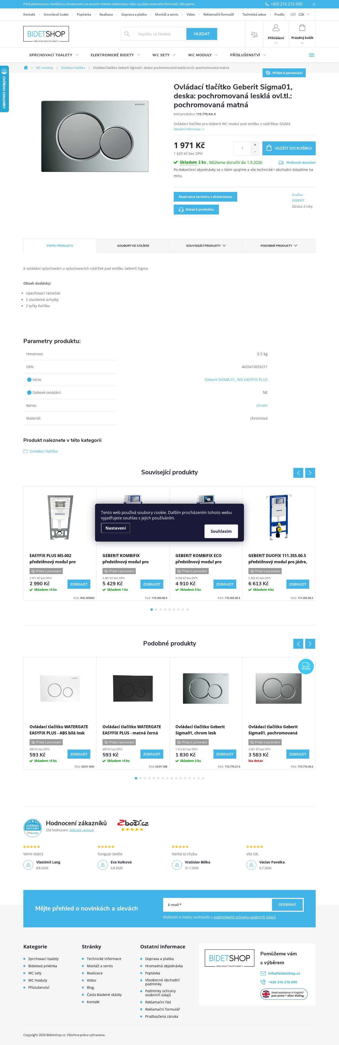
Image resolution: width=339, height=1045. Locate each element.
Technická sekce (254, 14)
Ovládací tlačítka (44, 451)
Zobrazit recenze (81, 830)
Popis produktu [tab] (60, 246)
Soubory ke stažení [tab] (133, 246)
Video (191, 14)
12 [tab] (185, 778)
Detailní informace (187, 129)
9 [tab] (187, 609)
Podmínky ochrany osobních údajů (160, 993)
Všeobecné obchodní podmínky (162, 982)
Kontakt (29, 14)
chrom (262, 405)
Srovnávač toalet (56, 14)
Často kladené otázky (104, 995)
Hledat (202, 34)
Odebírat (287, 904)
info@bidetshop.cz (284, 973)
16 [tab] (203, 778)
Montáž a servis (166, 14)
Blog (90, 988)
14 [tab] (194, 778)
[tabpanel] (60, 543)
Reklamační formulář (218, 14)
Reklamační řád (158, 1002)
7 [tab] (178, 609)
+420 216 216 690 (286, 4)
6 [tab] (174, 609)
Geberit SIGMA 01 (220, 379)
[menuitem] (54, 55)
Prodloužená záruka (161, 1016)
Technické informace (104, 959)
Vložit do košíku (293, 148)
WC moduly (37, 980)
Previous (298, 473)
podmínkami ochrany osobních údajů (245, 917)
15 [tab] (198, 778)
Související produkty (203, 246)
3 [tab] (160, 609)
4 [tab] (165, 609)
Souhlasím (221, 531)
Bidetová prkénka (42, 966)
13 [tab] (189, 778)
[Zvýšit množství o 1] (255, 145)
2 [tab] (156, 609)
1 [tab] (151, 609)
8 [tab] (183, 609)
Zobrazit (79, 584)
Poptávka (84, 14)
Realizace (106, 14)
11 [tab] (180, 778)
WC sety (34, 973)
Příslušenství (38, 988)
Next (310, 473)
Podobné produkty (276, 246)
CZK (301, 14)
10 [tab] (176, 778)
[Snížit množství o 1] (255, 151)
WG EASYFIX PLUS (252, 379)
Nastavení (115, 528)
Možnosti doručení (301, 162)
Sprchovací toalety (43, 959)
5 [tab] (169, 609)
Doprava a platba (134, 14)
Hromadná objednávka (164, 966)
